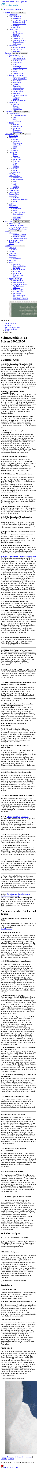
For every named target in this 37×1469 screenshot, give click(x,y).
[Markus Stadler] (11, 8)
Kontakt (3, 1457)
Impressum (10, 1457)
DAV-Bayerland (6, 929)
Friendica (11, 1459)
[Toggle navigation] (22, 9)
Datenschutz (19, 1457)
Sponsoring (28, 1457)
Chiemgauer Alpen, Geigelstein (17, 817)
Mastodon (4, 1459)
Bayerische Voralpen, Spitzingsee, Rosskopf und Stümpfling (15, 895)
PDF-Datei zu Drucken (11, 1467)
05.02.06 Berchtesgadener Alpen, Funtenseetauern (18, 556)
